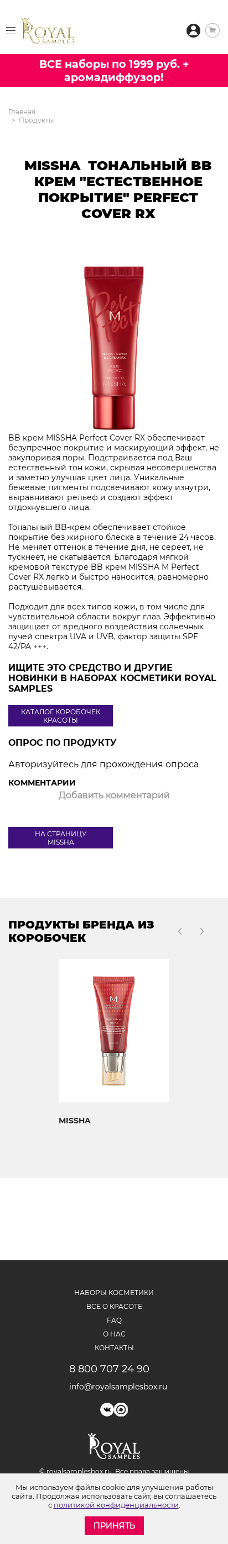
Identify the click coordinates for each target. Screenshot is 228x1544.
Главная (21, 112)
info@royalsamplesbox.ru (114, 1387)
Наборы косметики (114, 1292)
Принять (114, 1526)
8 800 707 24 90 (109, 1369)
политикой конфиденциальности (116, 1504)
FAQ (114, 1320)
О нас (114, 1334)
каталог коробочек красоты (60, 716)
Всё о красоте (114, 1306)
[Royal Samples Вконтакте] (107, 1409)
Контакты (114, 1348)
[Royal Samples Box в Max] (121, 1409)
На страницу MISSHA (60, 838)
